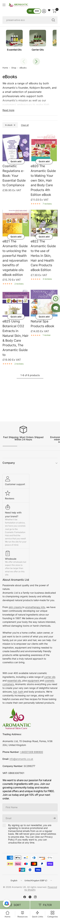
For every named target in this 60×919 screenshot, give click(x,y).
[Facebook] (24, 897)
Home (5, 68)
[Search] (53, 20)
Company (8, 462)
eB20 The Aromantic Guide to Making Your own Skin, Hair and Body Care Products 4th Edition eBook (43, 180)
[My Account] (44, 11)
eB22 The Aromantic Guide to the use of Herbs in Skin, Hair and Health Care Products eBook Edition (43, 255)
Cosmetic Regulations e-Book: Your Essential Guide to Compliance (14, 175)
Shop (13, 68)
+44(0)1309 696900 (31, 752)
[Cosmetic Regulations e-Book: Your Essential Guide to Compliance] (15, 148)
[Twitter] (30, 897)
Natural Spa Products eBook (42, 323)
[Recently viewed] (55, 298)
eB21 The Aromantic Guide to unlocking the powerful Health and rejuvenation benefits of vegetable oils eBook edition (15, 258)
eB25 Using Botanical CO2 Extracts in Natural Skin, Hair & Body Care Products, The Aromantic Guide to (15, 338)
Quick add (16, 161)
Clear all (25, 125)
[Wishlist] (49, 10)
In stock (8, 125)
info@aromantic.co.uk (21, 758)
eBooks (23, 68)
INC (30, 11)
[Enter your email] (54, 818)
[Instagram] (35, 897)
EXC (37, 11)
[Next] (36, 61)
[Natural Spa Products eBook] (44, 303)
